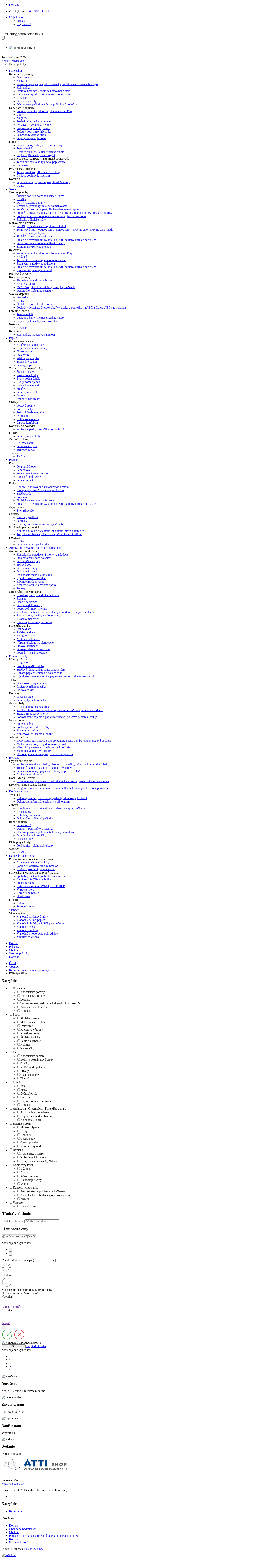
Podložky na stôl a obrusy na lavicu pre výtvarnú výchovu (51, 216)
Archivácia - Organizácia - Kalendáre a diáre (39, 1108)
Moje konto (16, 17)
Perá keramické (26, 480)
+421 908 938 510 (39, 11)
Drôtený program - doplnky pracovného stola (43, 90)
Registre (21, 598)
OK (13, 1346)
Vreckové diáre (26, 635)
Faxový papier (25, 365)
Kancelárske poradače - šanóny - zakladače (42, 554)
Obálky (24, 1063)
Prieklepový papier (28, 358)
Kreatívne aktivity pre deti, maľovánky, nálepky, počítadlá (51, 808)
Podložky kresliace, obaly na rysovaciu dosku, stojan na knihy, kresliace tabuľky (64, 212)
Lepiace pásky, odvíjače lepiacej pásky (40, 145)
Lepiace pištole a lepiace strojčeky (37, 155)
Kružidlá (22, 256)
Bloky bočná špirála (28, 378)
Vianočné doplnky (27, 930)
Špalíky (21, 388)
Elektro (24, 1198)
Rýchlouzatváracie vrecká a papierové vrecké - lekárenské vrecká (55, 676)
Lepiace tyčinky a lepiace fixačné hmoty (40, 151)
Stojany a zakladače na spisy (34, 557)
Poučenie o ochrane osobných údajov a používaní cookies (43, 1535)
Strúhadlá (22, 297)
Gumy (20, 185)
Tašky (24, 1131)
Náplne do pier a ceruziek (35, 1101)
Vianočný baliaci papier (31, 920)
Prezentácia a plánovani (34, 1007)
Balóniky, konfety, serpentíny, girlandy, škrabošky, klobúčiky (53, 798)
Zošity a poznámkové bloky (37, 1059)
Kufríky (21, 199)
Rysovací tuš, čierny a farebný (34, 270)
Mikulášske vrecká (28, 936)
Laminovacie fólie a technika (34, 879)
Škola (16, 1014)
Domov (13, 943)
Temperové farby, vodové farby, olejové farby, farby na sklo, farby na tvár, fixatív (65, 229)
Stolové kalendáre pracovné (33, 649)
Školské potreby (30, 1018)
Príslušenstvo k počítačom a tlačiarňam (43, 1191)
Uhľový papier (25, 442)
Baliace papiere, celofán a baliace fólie (39, 673)
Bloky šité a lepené (28, 385)
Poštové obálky (26, 405)
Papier (16, 1052)
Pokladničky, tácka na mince (34, 121)
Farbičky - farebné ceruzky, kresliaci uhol (41, 226)
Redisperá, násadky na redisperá (36, 263)
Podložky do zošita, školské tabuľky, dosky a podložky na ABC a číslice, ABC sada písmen (71, 307)
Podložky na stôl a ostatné (32, 652)
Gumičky (22, 662)
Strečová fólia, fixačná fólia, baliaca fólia (41, 669)
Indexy (21, 395)
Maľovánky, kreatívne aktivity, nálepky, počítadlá (46, 287)
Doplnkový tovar (23, 1165)
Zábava (24, 1172)
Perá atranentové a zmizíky (33, 473)
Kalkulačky (23, 87)
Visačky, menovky (28, 618)
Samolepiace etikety (28, 436)
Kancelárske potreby (32, 992)
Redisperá (22, 165)
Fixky (23, 1089)
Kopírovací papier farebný (32, 348)
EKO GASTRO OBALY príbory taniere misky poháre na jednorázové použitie (64, 740)
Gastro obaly (28, 1138)
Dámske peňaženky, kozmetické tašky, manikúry (45, 832)
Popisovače (23, 497)
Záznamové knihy (27, 375)
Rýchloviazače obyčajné (31, 578)
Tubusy (21, 588)
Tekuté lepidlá (25, 148)
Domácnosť (24, 825)
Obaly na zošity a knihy (31, 202)
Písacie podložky (27, 601)
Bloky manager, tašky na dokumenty (38, 615)
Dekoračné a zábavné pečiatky (35, 290)
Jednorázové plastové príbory (34, 750)
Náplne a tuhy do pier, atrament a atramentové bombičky (50, 530)
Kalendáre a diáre (30, 1119)
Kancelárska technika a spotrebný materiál (34, 970)
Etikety (24, 1071)
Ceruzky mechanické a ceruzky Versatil (40, 524)
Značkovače (24, 493)
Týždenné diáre (26, 632)
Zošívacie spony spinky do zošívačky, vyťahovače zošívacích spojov (57, 84)
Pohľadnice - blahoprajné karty (35, 845)
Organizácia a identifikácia (36, 1116)
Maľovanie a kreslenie (33, 1022)
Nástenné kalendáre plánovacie (35, 642)
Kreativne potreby (31, 1033)
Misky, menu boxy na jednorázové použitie (42, 744)
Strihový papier (26, 449)
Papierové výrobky (31, 1029)
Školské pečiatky (19, 953)
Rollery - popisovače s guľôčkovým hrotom (43, 486)
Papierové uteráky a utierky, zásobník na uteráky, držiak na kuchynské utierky (63, 764)
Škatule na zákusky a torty (32, 713)
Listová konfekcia (27, 422)
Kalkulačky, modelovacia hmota (36, 334)
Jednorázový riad (30, 1146)
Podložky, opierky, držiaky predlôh (37, 865)
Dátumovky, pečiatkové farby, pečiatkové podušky (47, 104)
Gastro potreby (29, 1142)
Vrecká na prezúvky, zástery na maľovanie (42, 206)
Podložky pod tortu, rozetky (33, 727)
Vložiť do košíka (12, 1306)
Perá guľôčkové (26, 466)
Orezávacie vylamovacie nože (34, 124)
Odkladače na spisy (28, 561)
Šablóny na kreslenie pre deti (34, 246)
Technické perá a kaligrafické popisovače (41, 162)
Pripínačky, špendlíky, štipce (33, 128)
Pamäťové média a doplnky (33, 862)
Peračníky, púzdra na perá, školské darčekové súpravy (49, 209)
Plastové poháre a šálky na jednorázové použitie (45, 754)
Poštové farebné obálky (30, 412)
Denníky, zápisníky (28, 398)
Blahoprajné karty (31, 1180)
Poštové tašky (25, 409)
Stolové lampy (25, 906)
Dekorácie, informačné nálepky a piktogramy (43, 801)
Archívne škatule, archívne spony (36, 585)
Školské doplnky (30, 1037)
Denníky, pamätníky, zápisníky (35, 828)
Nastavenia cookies (20, 1542)
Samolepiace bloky (28, 392)
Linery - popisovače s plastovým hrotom (40, 490)
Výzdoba (25, 1168)
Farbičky (22, 520)
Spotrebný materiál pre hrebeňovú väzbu (41, 876)
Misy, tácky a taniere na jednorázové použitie (43, 747)
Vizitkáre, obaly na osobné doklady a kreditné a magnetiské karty (55, 612)
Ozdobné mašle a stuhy (30, 666)
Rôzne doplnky (29, 1176)
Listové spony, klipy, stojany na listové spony (43, 94)
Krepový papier (26, 283)
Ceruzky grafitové (27, 517)
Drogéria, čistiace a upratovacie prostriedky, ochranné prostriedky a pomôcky (62, 788)
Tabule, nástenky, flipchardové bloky (38, 172)
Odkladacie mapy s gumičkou (34, 574)
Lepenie (25, 999)
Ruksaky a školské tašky (31, 219)
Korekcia (25, 1010)
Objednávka (16, 60)
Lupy (20, 114)
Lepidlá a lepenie (30, 1040)
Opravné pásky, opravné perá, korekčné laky (43, 182)
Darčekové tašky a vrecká (32, 683)
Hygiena (18, 1149)
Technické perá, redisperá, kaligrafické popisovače (50, 1003)
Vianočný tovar (29, 1206)
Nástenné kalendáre (28, 639)
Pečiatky (14, 946)
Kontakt (14, 4)
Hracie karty (24, 811)
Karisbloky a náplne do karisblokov (38, 595)
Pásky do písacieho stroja (32, 134)
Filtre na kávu (25, 723)
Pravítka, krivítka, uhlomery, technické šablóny (44, 111)
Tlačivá (21, 456)
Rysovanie (26, 1025)
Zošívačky (23, 80)
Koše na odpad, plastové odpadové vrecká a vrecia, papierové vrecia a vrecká (63, 781)
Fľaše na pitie (25, 696)
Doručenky (23, 415)
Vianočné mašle (26, 926)
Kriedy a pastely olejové (31, 233)
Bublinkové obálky (28, 419)
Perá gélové (24, 469)
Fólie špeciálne (25, 882)
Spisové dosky (25, 564)
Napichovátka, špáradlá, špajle (35, 733)
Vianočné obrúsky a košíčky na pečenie (40, 923)
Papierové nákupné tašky (31, 686)
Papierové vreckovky (29, 774)
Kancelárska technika (25, 1187)
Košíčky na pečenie (28, 730)
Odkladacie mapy (27, 568)
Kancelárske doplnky (33, 995)
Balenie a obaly (22, 1123)
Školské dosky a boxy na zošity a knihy (40, 195)
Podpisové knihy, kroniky (32, 608)
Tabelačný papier (27, 361)
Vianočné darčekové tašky (32, 916)
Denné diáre (24, 629)
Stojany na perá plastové (31, 138)
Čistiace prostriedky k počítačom (36, 869)
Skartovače (23, 896)
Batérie (21, 903)
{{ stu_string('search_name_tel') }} (22, 34)
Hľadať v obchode (13, 1221)
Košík (5, 60)
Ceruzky (25, 1097)
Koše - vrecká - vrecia (33, 1157)
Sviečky (21, 852)
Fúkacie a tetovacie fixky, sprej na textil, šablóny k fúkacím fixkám (56, 239)
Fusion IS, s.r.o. (33, 1548)
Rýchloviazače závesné (30, 581)
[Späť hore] (9, 1555)
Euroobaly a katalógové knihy (34, 622)
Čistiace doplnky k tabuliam (33, 175)
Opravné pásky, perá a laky (33, 544)
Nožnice (22, 97)
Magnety (22, 118)
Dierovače (23, 77)
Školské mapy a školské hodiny (35, 304)
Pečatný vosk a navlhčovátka (34, 131)
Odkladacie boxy (27, 571)
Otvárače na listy (27, 101)
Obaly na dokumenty (29, 605)
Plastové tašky (25, 689)
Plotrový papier (26, 351)
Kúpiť (6, 1323)
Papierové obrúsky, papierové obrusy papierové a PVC (49, 771)
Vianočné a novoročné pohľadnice (37, 933)
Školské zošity (25, 371)
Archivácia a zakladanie (34, 1112)
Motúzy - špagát (30, 1127)
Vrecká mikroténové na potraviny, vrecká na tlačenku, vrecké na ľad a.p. (60, 710)
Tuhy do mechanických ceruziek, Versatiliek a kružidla (49, 534)
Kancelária (19, 988)
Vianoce (18, 1202)
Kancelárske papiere (32, 1055)
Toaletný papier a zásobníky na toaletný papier (44, 767)
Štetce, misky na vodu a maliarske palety (41, 243)
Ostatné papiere (29, 1074)
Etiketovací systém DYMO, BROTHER (41, 886)
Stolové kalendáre (27, 645)
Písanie (17, 1082)
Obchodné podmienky (22, 1528)
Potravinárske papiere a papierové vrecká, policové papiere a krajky (57, 717)
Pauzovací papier (27, 446)
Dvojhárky (23, 354)
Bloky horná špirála (28, 382)
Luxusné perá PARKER (31, 476)
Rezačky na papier (28, 892)
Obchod (14, 950)
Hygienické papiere (32, 1153)
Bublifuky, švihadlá (28, 815)
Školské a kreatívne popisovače (35, 236)
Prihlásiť (22, 20)
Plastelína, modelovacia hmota (35, 280)
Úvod (12, 963)
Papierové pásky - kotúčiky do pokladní (40, 429)
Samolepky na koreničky (31, 700)
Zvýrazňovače (25, 510)
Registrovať (24, 24)
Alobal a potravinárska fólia (33, 706)
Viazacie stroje (25, 889)
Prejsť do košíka (36, 1346)
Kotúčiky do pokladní (33, 1067)
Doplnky (25, 1134)
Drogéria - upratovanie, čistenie (39, 1161)
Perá (23, 1086)
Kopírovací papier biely (31, 344)
